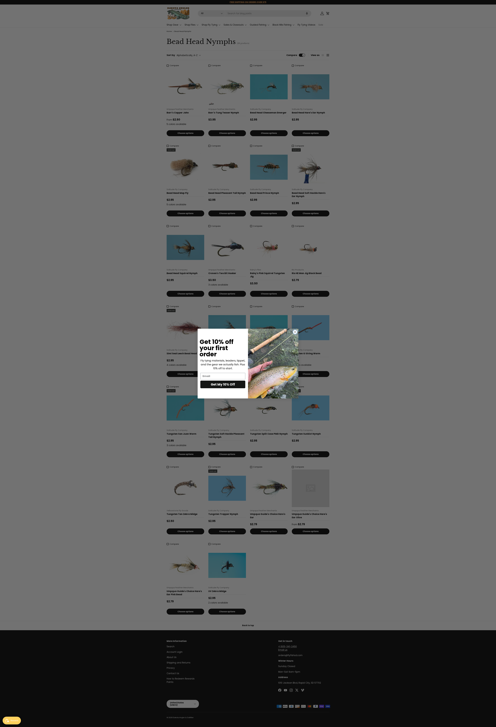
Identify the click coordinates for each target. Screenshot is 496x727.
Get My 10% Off (223, 384)
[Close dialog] (295, 332)
